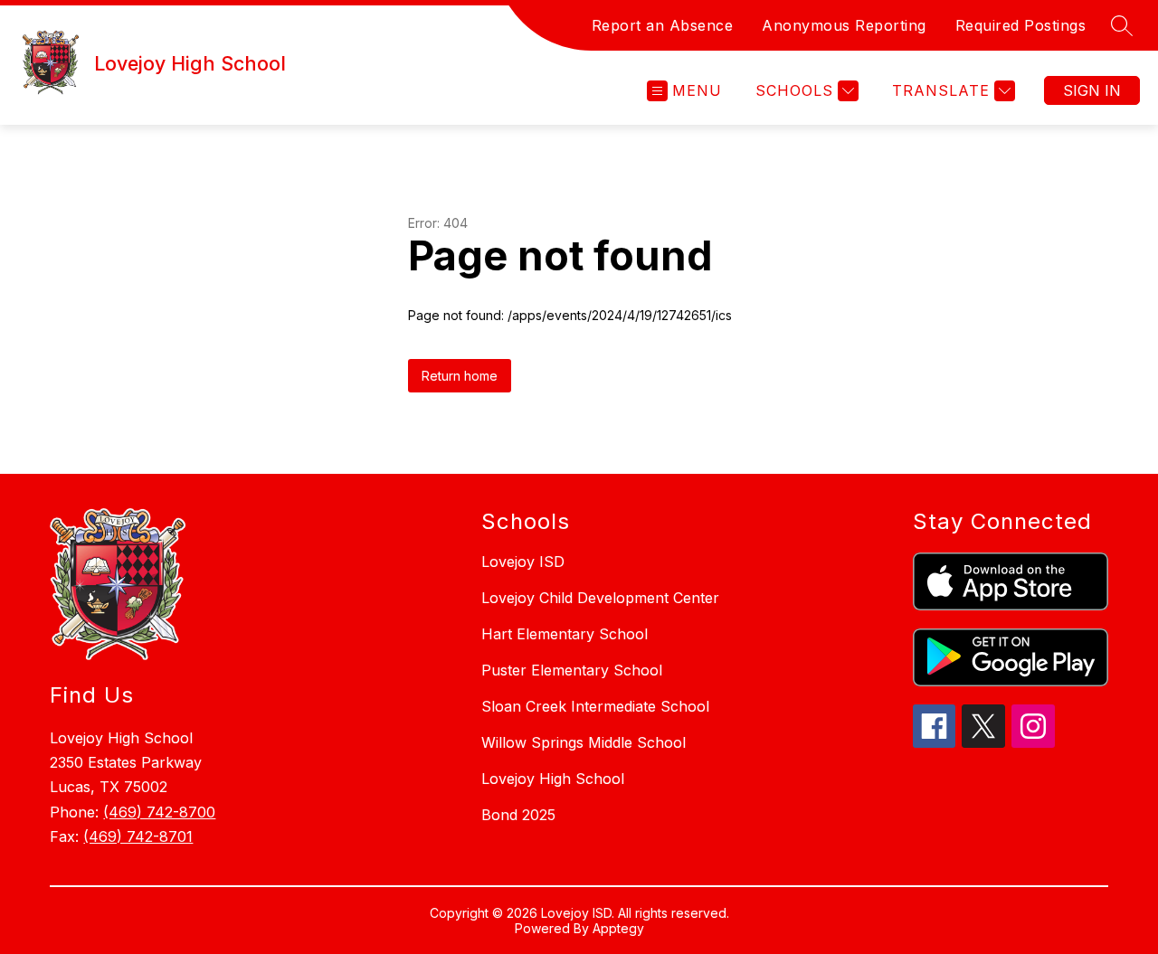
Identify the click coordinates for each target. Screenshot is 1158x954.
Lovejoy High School (552, 779)
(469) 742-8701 (138, 836)
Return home (460, 375)
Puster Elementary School (571, 670)
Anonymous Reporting (844, 25)
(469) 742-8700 (159, 812)
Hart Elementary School (564, 634)
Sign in (1092, 90)
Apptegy (618, 928)
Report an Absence (663, 25)
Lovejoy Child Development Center (600, 598)
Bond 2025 (518, 815)
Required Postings (1021, 25)
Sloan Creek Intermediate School (595, 706)
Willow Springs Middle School (583, 742)
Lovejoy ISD (523, 562)
